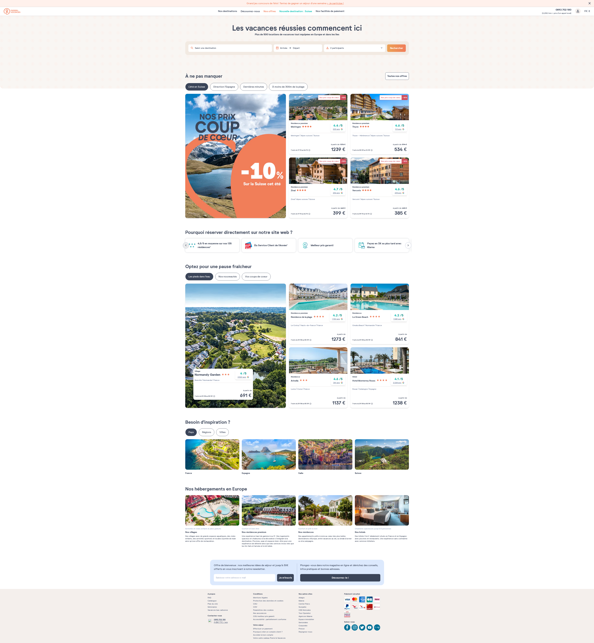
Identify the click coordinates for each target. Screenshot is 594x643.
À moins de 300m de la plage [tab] (288, 86)
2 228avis (397, 383)
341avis (336, 383)
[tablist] (297, 87)
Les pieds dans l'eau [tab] (199, 276)
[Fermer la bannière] (590, 3)
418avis (398, 193)
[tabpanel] (297, 156)
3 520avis (242, 377)
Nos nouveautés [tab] (227, 276)
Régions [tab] (206, 432)
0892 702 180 (220, 619)
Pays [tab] (191, 432)
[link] (297, 3)
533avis (336, 129)
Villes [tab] (222, 432)
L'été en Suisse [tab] (197, 86)
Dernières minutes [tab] (253, 86)
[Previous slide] (186, 245)
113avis (398, 129)
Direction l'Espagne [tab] (224, 86)
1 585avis (397, 319)
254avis (336, 193)
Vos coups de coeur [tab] (256, 276)
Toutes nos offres (397, 76)
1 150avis (336, 319)
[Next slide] (408, 245)
